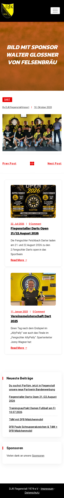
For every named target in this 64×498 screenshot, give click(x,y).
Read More (18, 260)
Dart (7, 99)
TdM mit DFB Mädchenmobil (26, 419)
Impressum (47, 488)
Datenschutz (32, 492)
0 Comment (35, 224)
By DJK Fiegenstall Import (15, 107)
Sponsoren (38, 455)
